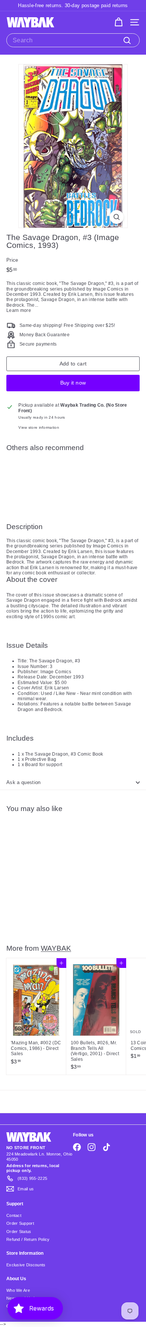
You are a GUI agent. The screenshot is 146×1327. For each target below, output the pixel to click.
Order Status (18, 1231)
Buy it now (73, 383)
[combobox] (73, 40)
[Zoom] (117, 217)
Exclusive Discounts (26, 1265)
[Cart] (118, 22)
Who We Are (18, 1290)
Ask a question (23, 782)
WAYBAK (56, 948)
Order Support (20, 1223)
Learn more (18, 310)
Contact (13, 1215)
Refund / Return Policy (28, 1239)
